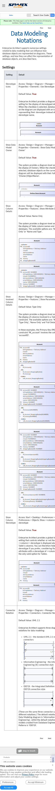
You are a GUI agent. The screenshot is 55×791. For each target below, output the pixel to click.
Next (49, 28)
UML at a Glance (9, 762)
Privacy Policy (28, 774)
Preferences (8, 782)
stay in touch (29, 751)
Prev (41, 28)
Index (11, 15)
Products (7, 757)
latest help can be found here (32, 23)
